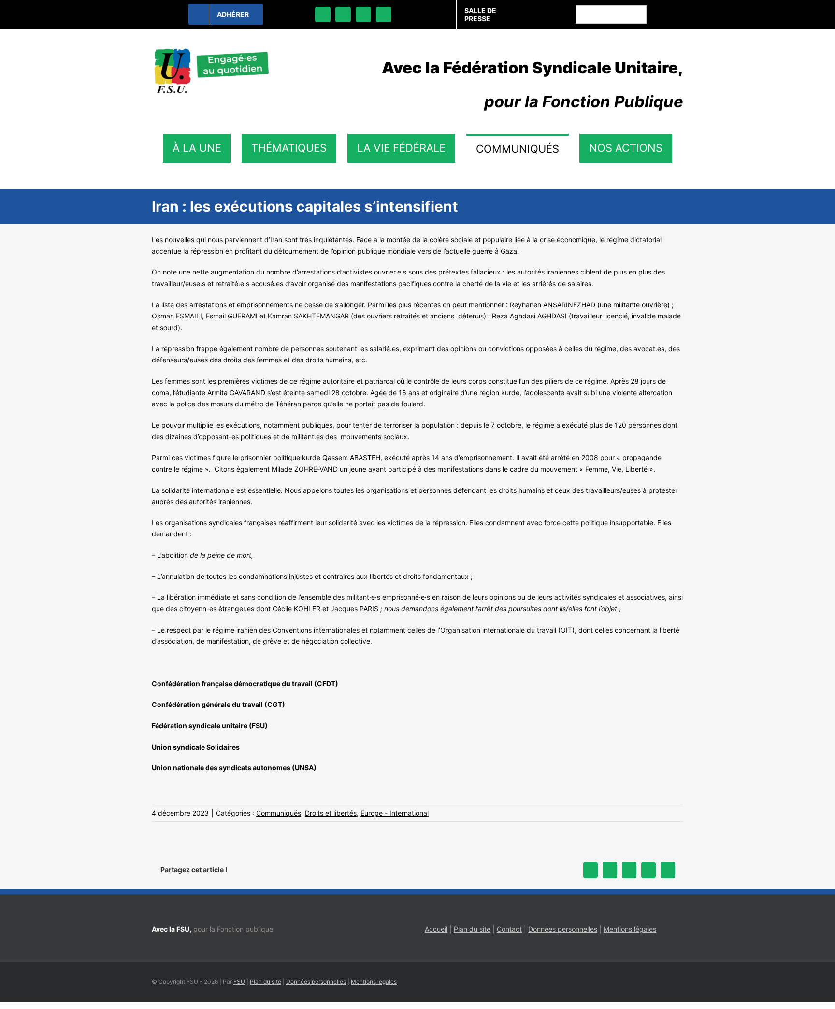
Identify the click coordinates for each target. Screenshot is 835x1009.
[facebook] (323, 14)
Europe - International (394, 813)
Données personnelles (562, 929)
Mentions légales (630, 929)
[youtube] (383, 14)
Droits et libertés (331, 813)
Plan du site (472, 929)
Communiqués (278, 813)
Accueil (436, 929)
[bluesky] (343, 14)
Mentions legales (374, 981)
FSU (239, 981)
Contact (509, 929)
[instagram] (363, 14)
